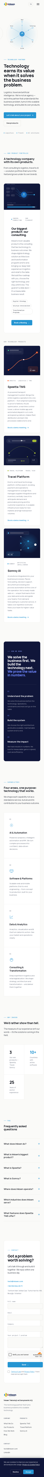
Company (11, 1324)
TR (31, 4)
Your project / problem (17, 1335)
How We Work (9, 1431)
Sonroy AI (23, 1431)
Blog (5, 1434)
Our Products (9, 1427)
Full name (11, 1301)
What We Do (8, 1423)
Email (10, 1313)
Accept (28, 1472)
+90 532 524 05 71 (15, 1286)
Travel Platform (26, 1427)
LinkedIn (7, 1452)
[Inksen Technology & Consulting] (9, 4)
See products (12, 123)
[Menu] (38, 4)
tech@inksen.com (15, 1281)
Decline (16, 1472)
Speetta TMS (25, 1423)
